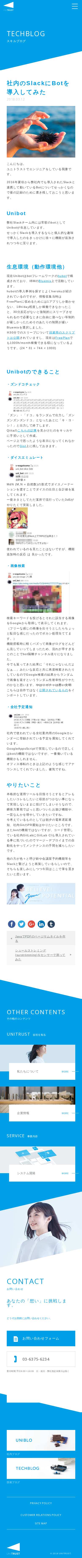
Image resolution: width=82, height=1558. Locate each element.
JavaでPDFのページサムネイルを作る (40, 938)
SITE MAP (41, 1523)
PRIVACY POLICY (41, 1503)
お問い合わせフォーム (41, 1338)
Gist (23, 446)
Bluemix (45, 281)
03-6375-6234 (35, 1359)
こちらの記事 (27, 430)
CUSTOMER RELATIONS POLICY (41, 1515)
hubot (62, 276)
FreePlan (62, 337)
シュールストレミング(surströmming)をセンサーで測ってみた (40, 955)
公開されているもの (53, 690)
